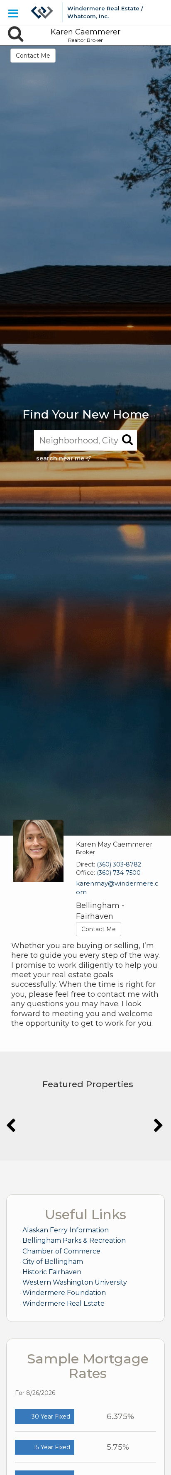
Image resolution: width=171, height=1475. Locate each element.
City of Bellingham (52, 1262)
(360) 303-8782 (119, 864)
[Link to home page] (42, 12)
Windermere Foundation (64, 1293)
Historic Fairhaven (51, 1272)
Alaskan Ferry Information (65, 1230)
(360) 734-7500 (119, 872)
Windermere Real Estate (63, 1303)
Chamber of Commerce (61, 1251)
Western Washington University (74, 1282)
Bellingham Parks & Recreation (74, 1240)
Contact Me (33, 55)
